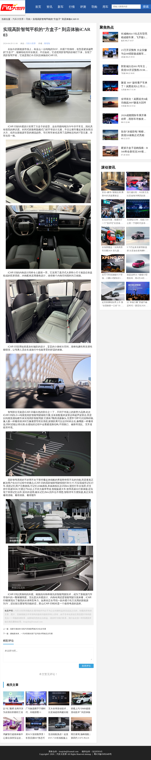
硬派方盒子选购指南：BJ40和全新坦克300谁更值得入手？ (134, 150)
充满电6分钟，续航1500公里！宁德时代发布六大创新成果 (137, 223)
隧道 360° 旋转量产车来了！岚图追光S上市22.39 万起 (134, 84)
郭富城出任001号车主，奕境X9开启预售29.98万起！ (134, 68)
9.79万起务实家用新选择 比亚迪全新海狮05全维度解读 (137, 250)
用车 (105, 6)
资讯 (49, 6)
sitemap (88, 754)
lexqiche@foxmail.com (68, 751)
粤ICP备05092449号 (103, 754)
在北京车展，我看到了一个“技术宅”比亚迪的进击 (112, 223)
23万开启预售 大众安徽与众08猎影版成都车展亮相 (134, 52)
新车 (61, 6)
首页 (38, 6)
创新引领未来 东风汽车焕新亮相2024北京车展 (28, 629)
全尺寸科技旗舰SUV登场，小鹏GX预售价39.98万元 (112, 278)
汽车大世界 (18, 19)
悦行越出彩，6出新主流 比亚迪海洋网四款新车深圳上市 (137, 195)
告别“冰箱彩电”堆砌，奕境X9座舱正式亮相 (133, 133)
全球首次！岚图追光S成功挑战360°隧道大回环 (134, 101)
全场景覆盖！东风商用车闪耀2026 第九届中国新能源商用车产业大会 (112, 250)
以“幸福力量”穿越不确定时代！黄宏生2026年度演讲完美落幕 (137, 305)
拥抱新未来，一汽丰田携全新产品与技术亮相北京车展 (31, 634)
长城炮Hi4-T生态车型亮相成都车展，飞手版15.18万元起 (134, 35)
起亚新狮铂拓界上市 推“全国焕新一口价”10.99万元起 (112, 305)
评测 (83, 6)
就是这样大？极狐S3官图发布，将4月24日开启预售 (137, 278)
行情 (72, 6)
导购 (94, 6)
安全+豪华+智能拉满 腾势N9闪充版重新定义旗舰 (112, 195)
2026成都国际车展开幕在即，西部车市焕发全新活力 (133, 117)
